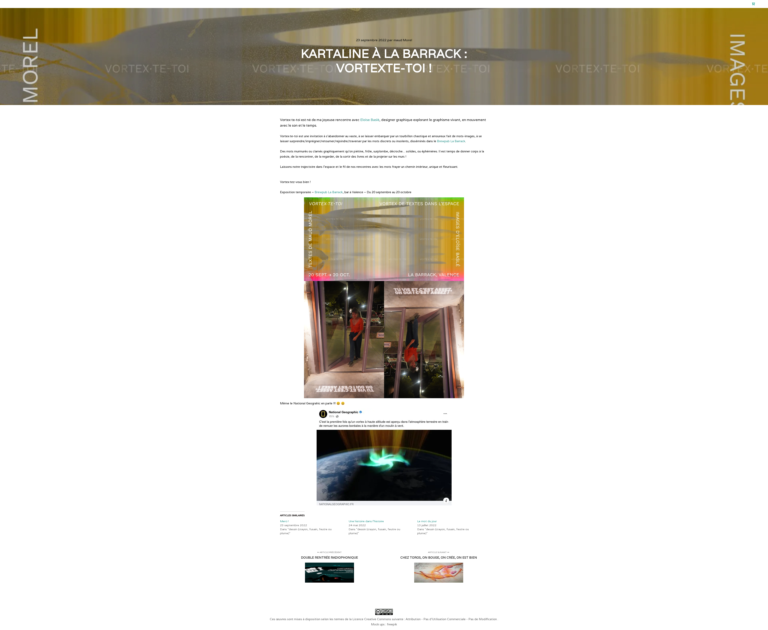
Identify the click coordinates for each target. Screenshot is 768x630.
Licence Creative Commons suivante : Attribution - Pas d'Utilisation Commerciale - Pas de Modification (425, 619)
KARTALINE (22, 4)
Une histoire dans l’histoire (366, 521)
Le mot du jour (427, 521)
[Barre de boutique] (753, 4)
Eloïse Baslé (369, 120)
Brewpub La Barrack (451, 141)
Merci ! (284, 521)
